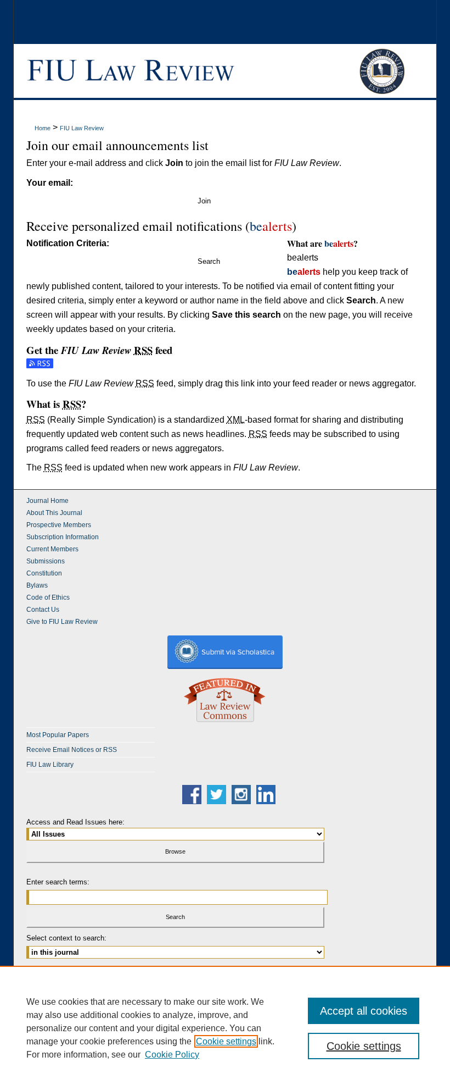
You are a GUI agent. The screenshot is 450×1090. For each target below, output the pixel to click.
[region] (225, 1028)
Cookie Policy (172, 1054)
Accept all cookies (363, 1011)
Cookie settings (226, 1041)
